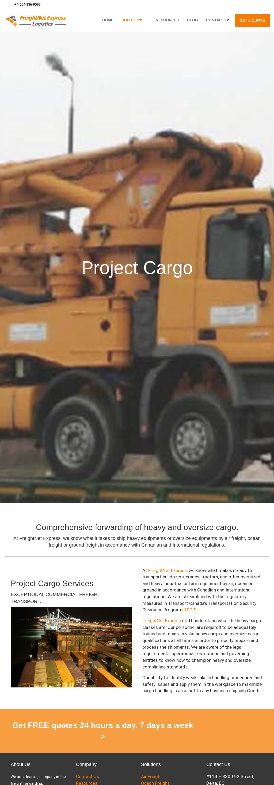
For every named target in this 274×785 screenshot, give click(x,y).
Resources (167, 20)
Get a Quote (252, 20)
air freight (235, 538)
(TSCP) (189, 609)
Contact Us (218, 20)
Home (107, 20)
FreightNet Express (167, 570)
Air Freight (151, 776)
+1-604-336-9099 (26, 4)
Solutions (132, 20)
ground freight (83, 545)
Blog (192, 20)
